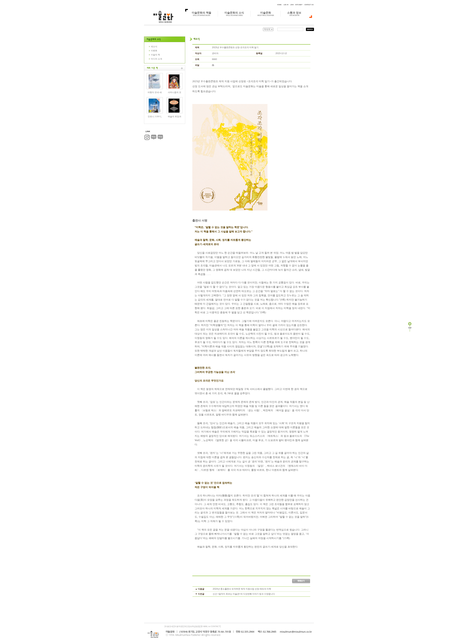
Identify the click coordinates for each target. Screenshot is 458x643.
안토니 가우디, (155, 116)
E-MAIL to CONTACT (210, 626)
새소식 (154, 46)
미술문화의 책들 (201, 13)
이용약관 (178, 626)
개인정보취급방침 (192, 626)
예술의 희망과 (174, 116)
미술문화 (265, 13)
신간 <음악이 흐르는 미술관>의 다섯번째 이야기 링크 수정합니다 (244, 594)
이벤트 (154, 50)
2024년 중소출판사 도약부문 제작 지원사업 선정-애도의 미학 (242, 589)
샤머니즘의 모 (174, 92)
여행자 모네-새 (155, 92)
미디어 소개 (156, 59)
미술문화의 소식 (234, 13)
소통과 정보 (294, 13)
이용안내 (169, 626)
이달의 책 (155, 55)
